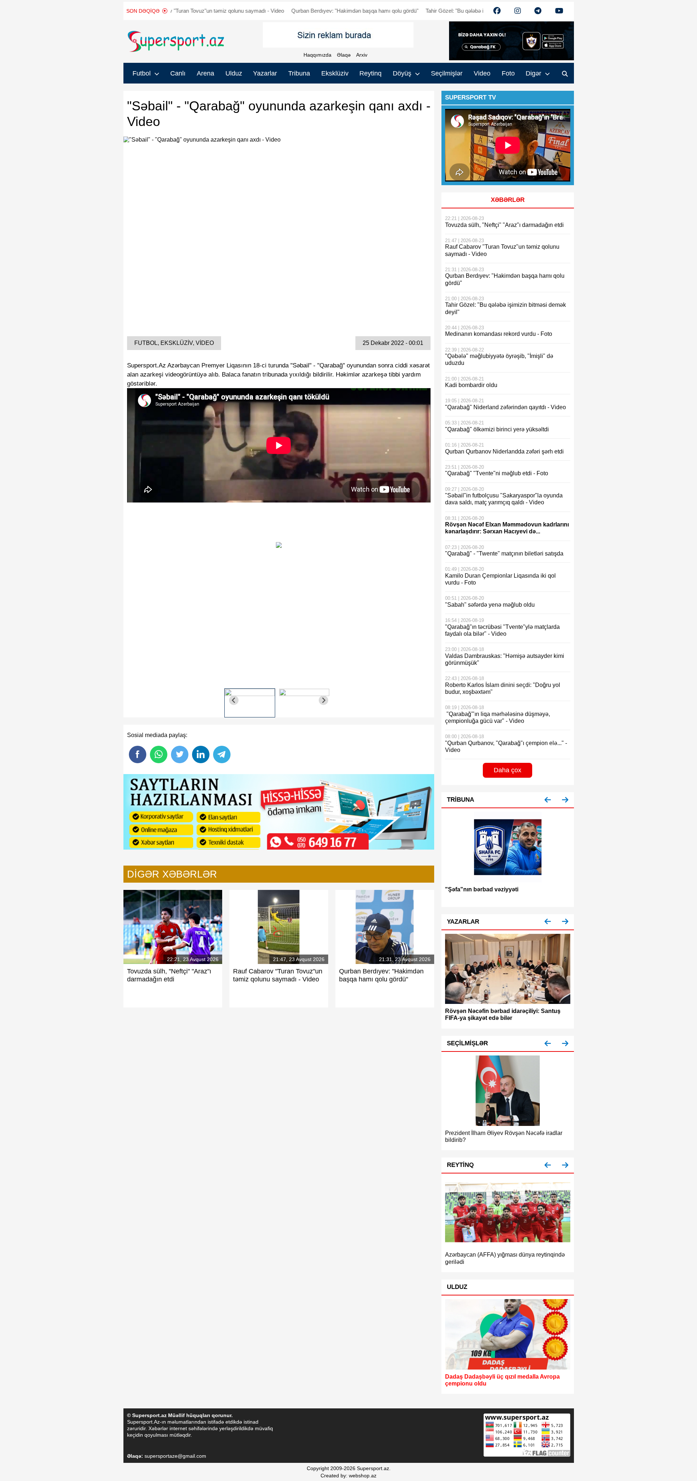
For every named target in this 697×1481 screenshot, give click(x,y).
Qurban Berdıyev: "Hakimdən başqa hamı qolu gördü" (311, 11)
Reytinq (370, 73)
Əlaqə (344, 55)
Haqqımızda (317, 55)
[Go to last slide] (234, 700)
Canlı (178, 73)
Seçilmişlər (446, 73)
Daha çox (507, 770)
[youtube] (497, 11)
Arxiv (361, 55)
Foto (508, 73)
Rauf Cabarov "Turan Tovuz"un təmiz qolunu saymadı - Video (168, 11)
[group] (249, 700)
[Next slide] (324, 700)
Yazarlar (265, 73)
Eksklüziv (334, 73)
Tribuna (299, 73)
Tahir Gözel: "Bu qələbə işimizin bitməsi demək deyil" (445, 11)
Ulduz (233, 73)
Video (482, 73)
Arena (205, 73)
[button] (548, 800)
